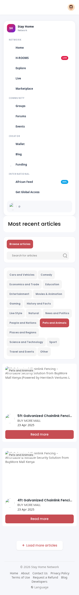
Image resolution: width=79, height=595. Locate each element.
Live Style (15, 313)
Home (14, 573)
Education (52, 284)
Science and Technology (26, 342)
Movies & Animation (49, 294)
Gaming (14, 303)
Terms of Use (21, 577)
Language (40, 587)
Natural (33, 313)
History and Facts (39, 303)
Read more (39, 434)
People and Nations (22, 323)
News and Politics (57, 313)
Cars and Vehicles (21, 274)
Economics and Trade (24, 284)
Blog (64, 577)
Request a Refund (45, 577)
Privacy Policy (60, 573)
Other (44, 351)
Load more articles (41, 545)
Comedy (46, 274)
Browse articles (19, 244)
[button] (71, 7)
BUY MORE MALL (29, 420)
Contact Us (40, 573)
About (25, 573)
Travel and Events (21, 351)
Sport (53, 342)
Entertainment (19, 294)
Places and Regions (22, 332)
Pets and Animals (54, 323)
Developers (39, 582)
